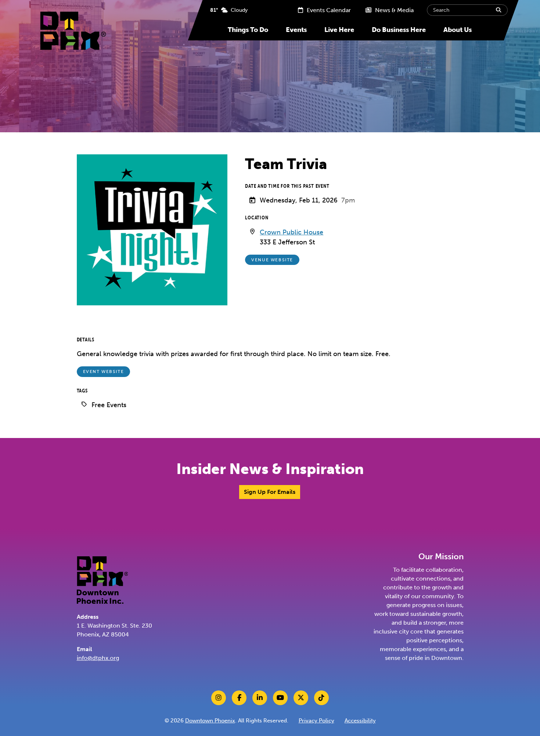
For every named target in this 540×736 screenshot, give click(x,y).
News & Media (394, 10)
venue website (272, 259)
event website (103, 371)
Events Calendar (328, 10)
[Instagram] (218, 697)
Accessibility (360, 720)
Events (296, 30)
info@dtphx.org (98, 657)
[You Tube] (280, 697)
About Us (457, 30)
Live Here (339, 30)
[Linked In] (259, 697)
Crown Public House (291, 232)
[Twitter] (301, 697)
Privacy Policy (316, 720)
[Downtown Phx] (102, 579)
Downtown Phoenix (210, 720)
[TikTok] (321, 697)
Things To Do (248, 30)
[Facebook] (239, 697)
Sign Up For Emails (269, 491)
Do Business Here (399, 30)
